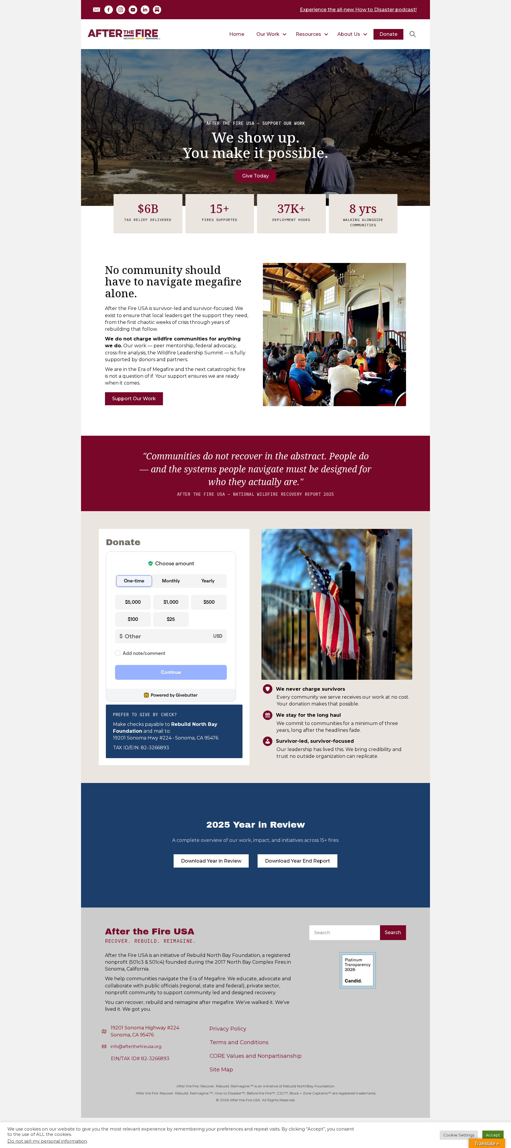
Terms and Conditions (239, 1042)
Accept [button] (493, 1135)
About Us (348, 34)
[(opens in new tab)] (357, 970)
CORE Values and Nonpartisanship (256, 1056)
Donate (388, 34)
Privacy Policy (227, 1029)
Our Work (267, 34)
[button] (96, 10)
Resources (308, 34)
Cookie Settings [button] (458, 1135)
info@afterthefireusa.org (136, 1046)
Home (236, 34)
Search (393, 932)
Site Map (221, 1069)
